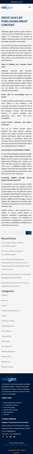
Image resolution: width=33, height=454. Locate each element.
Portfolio (6, 414)
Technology (5, 341)
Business (4, 300)
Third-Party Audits (9, 407)
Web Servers (6, 362)
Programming (6, 336)
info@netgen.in (11, 431)
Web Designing (8, 412)
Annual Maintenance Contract (12, 402)
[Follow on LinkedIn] (14, 436)
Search (29, 233)
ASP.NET (4, 295)
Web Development (8, 351)
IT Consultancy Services (10, 405)
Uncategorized (6, 346)
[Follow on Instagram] (10, 436)
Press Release (6, 331)
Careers (4, 306)
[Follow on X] (7, 436)
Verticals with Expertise (10, 410)
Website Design (7, 367)
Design (4, 316)
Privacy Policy (13, 443)
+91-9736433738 (15, 434)
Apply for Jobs (17, 2)
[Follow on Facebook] (3, 436)
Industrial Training (7, 321)
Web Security (6, 357)
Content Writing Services (10, 311)
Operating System (7, 326)
